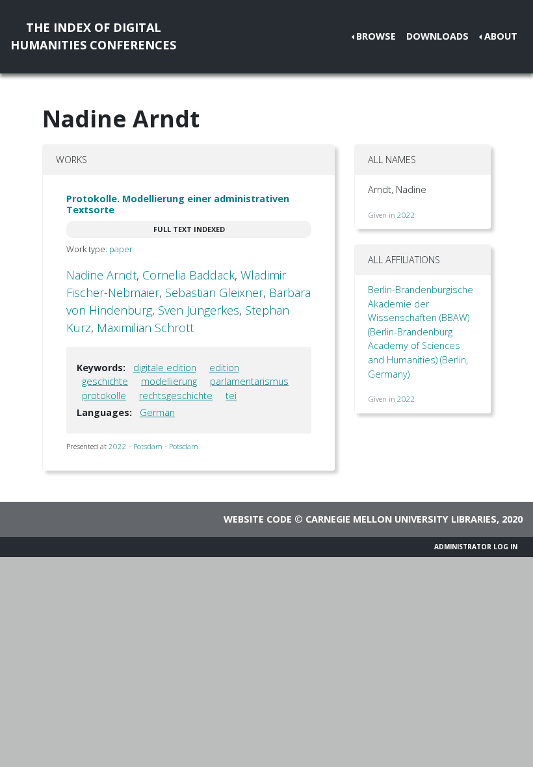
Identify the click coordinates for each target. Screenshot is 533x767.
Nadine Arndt (101, 275)
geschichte (105, 381)
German (157, 412)
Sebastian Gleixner (214, 292)
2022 (406, 215)
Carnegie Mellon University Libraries (401, 519)
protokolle (104, 395)
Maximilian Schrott (145, 327)
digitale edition (164, 367)
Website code (258, 519)
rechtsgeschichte (176, 395)
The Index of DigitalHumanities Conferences (93, 36)
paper (121, 249)
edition (224, 367)
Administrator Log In (475, 546)
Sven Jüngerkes (198, 310)
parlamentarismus (249, 381)
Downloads (437, 36)
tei (231, 395)
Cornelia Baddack (188, 275)
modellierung (169, 381)
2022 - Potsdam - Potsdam (153, 446)
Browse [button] (376, 36)
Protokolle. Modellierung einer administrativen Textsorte (177, 204)
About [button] (500, 36)
